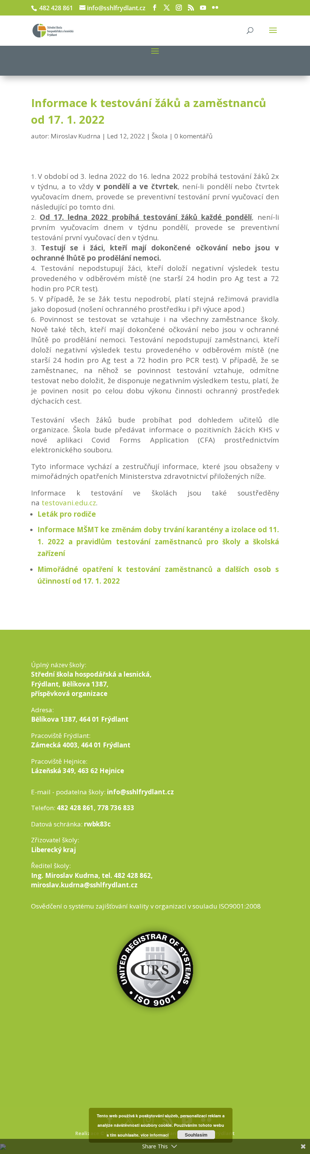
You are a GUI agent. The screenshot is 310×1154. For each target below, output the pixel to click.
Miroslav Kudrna (76, 136)
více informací (155, 1135)
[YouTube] (203, 8)
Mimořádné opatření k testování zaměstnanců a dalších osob (156, 569)
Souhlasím (196, 1134)
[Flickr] (215, 8)
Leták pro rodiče (66, 514)
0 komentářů (193, 136)
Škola (160, 136)
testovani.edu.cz (69, 502)
